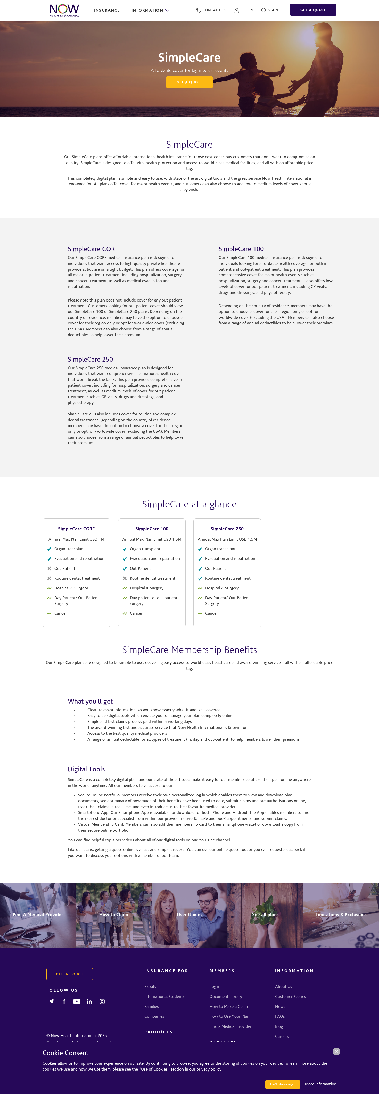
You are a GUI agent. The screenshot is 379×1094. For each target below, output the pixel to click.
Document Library (226, 997)
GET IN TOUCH (70, 974)
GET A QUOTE (313, 10)
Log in (215, 987)
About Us (283, 987)
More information (320, 1084)
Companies (154, 1017)
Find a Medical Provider (231, 1027)
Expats (150, 987)
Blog (279, 1027)
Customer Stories (290, 997)
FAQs (280, 1017)
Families (151, 1007)
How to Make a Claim (229, 1007)
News (280, 1007)
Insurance (107, 11)
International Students (164, 997)
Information (147, 11)
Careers (282, 1037)
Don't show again (282, 1084)
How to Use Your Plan (229, 1017)
